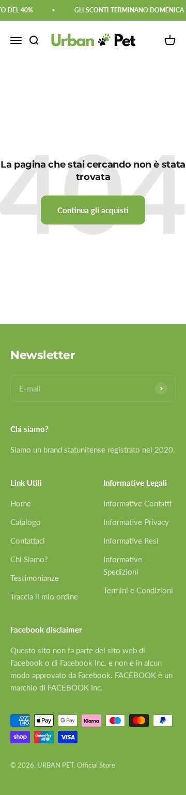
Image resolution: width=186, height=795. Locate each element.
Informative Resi (131, 540)
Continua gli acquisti (93, 210)
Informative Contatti (137, 503)
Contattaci (27, 540)
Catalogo (25, 522)
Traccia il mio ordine (44, 596)
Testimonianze (34, 577)
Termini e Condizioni (138, 590)
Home (20, 503)
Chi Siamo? (29, 559)
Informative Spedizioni (122, 565)
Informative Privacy (136, 522)
